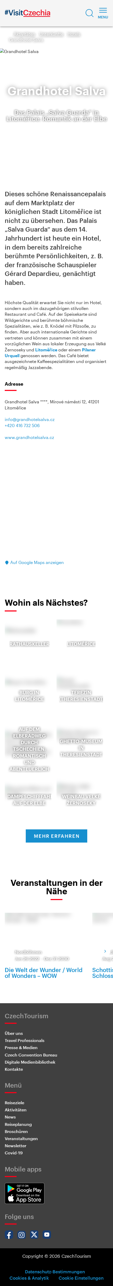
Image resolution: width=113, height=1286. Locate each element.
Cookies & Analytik (29, 1277)
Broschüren (16, 1131)
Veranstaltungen (21, 1138)
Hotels (74, 33)
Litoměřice (46, 349)
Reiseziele (14, 1102)
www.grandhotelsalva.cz (29, 437)
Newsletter (15, 1145)
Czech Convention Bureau (31, 1054)
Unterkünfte (51, 33)
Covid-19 (14, 1152)
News (10, 1116)
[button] (89, 13)
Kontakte (14, 1069)
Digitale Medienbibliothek (30, 1061)
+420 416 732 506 (22, 425)
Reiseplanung (18, 1124)
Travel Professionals (24, 1040)
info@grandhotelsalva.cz (30, 419)
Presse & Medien (21, 1047)
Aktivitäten (24, 33)
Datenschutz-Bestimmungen (55, 1271)
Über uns (14, 1033)
